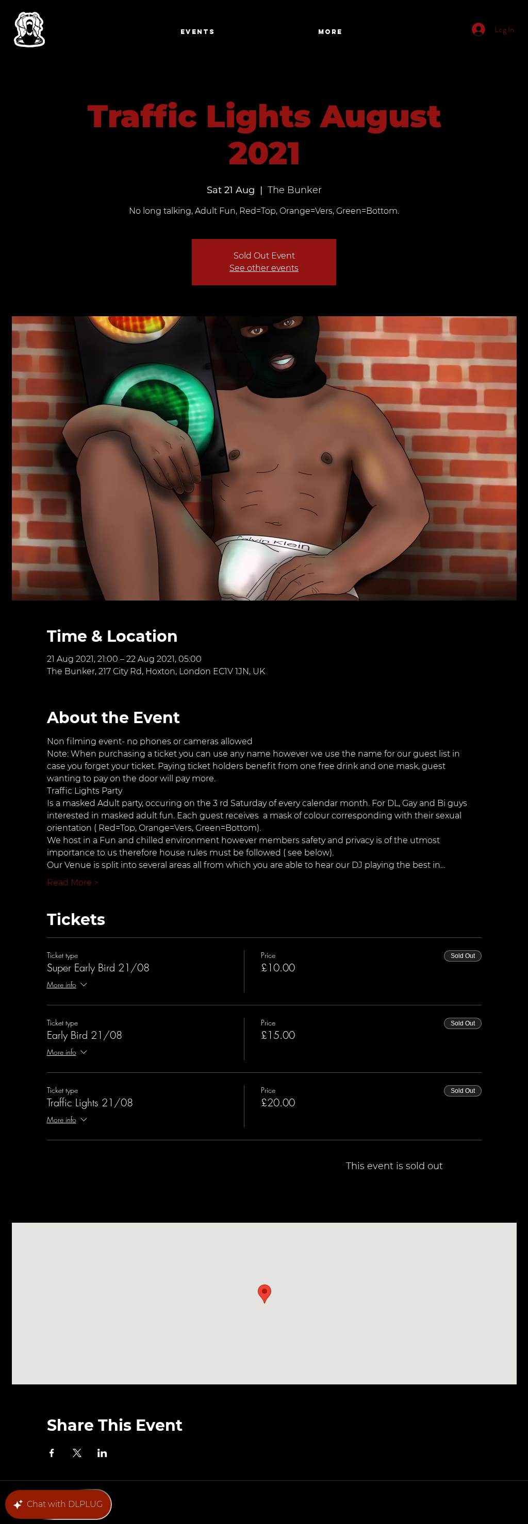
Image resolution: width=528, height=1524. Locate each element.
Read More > (72, 882)
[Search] (506, 32)
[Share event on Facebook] (52, 1453)
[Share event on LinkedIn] (102, 1453)
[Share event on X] (77, 1453)
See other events (264, 268)
